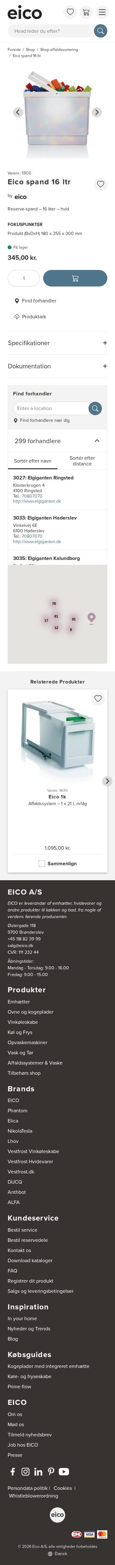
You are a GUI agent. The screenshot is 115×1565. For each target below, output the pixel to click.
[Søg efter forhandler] (95, 408)
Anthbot (17, 1192)
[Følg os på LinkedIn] (38, 1472)
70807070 (32, 496)
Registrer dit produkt (30, 1281)
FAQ (12, 1270)
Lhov (13, 1141)
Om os (15, 1414)
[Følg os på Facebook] (13, 1472)
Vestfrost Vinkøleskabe (33, 1151)
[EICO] (57, 1515)
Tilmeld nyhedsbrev (30, 1434)
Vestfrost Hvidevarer (30, 1161)
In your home (22, 1318)
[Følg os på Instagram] (25, 1472)
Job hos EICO (23, 1444)
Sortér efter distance (82, 460)
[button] (91, 619)
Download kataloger (30, 1260)
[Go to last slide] (18, 112)
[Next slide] (97, 112)
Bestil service (22, 1230)
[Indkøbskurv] (86, 12)
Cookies (63, 1488)
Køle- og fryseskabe (29, 1376)
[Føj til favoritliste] (100, 184)
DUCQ (15, 1182)
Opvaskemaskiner (27, 1042)
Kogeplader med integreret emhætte (48, 1366)
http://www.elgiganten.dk (37, 501)
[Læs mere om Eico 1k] (57, 781)
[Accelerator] (34, 12)
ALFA (14, 1202)
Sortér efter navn (32, 460)
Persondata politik (28, 1488)
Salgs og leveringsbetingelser (40, 1291)
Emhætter (19, 1001)
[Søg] (100, 31)
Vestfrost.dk (21, 1171)
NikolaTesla (20, 1131)
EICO (13, 1100)
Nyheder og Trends (29, 1328)
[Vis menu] (102, 12)
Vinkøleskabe (23, 1022)
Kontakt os (19, 1250)
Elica (13, 1120)
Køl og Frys (20, 1032)
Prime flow (19, 1386)
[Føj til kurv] (75, 278)
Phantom (17, 1110)
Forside (14, 50)
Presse (15, 1455)
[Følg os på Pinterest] (51, 1472)
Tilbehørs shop (24, 1073)
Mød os (16, 1424)
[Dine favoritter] (70, 12)
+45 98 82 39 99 (24, 939)
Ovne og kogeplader (30, 1012)
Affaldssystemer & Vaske (35, 1062)
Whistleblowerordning (33, 1495)
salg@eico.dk (20, 945)
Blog (13, 1338)
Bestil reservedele (28, 1240)
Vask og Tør (20, 1052)
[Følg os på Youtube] (64, 1472)
